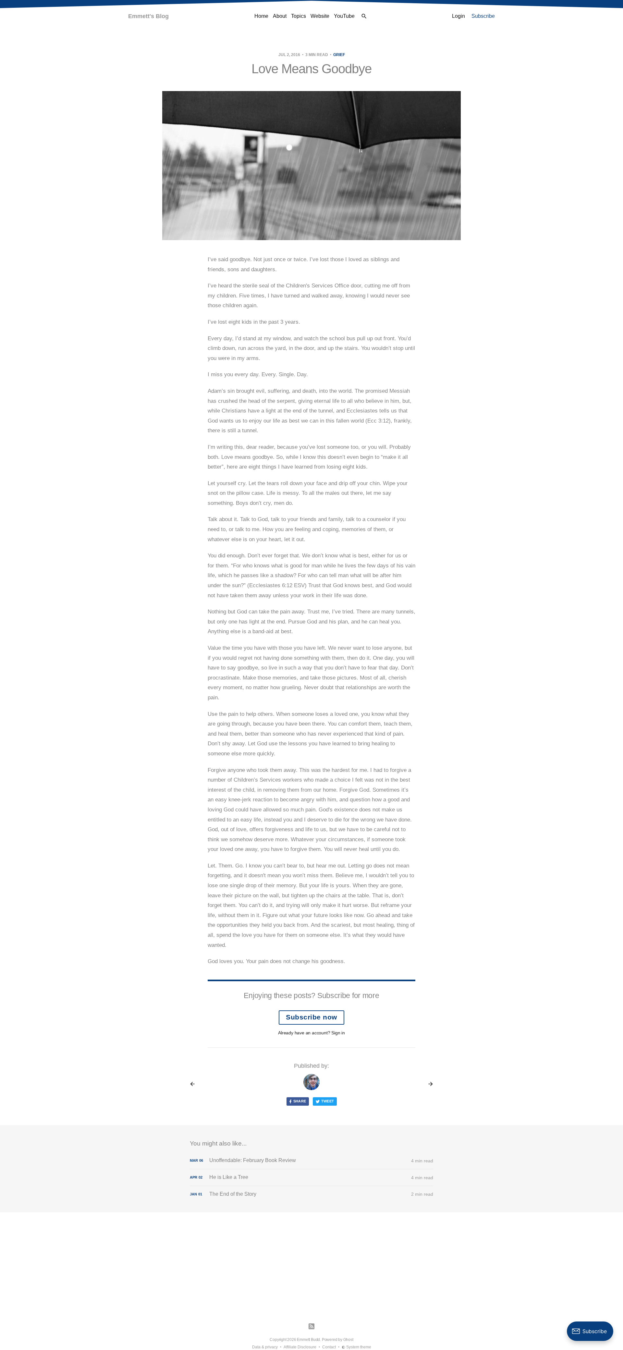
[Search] (364, 16)
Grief (339, 54)
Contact (329, 1347)
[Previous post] (195, 1084)
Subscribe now (311, 1017)
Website (320, 16)
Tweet (327, 1101)
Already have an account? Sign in (311, 1032)
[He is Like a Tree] (311, 1177)
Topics (298, 16)
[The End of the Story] (311, 1194)
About (280, 16)
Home (261, 16)
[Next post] (428, 1084)
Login (458, 16)
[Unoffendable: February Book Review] (311, 1160)
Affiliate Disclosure (300, 1347)
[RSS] (311, 1326)
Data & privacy (265, 1347)
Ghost (348, 1339)
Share (299, 1101)
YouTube (344, 16)
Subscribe (483, 16)
